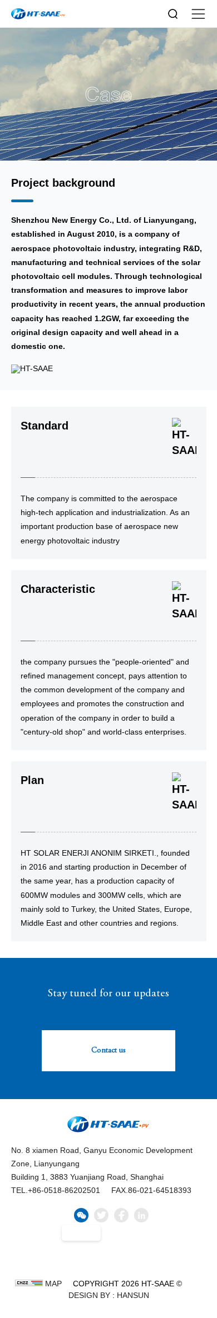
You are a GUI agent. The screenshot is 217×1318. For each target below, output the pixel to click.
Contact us (108, 1051)
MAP (53, 1283)
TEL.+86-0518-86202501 (55, 1190)
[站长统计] (29, 1283)
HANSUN (133, 1295)
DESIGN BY (89, 1295)
